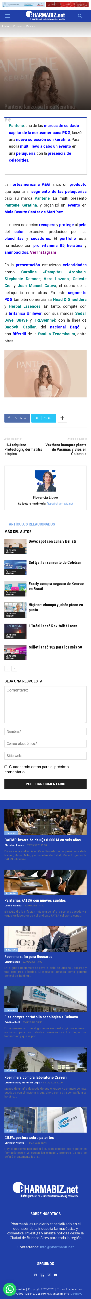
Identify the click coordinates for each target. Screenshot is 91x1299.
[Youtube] (55, 1275)
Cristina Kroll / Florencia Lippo (22, 1082)
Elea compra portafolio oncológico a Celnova (41, 1017)
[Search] (80, 16)
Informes (11, 1070)
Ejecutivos (11, 949)
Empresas (11, 833)
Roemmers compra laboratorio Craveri (35, 1077)
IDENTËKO (76, 1293)
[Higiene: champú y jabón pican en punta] (15, 610)
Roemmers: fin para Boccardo (28, 956)
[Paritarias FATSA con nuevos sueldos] (45, 882)
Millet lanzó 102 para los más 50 (55, 647)
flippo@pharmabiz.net (60, 503)
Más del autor (18, 531)
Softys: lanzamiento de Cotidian (55, 562)
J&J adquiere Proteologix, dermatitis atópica (23, 449)
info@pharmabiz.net (57, 1247)
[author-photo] (45, 491)
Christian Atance (14, 845)
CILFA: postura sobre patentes (29, 1137)
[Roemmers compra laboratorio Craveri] (45, 1059)
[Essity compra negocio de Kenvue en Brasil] (15, 588)
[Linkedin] (42, 1275)
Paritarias (11, 893)
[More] (62, 418)
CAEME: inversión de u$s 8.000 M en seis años (42, 840)
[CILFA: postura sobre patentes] (45, 1120)
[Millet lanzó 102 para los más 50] (15, 652)
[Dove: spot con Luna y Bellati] (15, 546)
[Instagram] (35, 1275)
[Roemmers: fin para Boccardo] (45, 939)
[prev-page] (7, 668)
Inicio (5, 26)
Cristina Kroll (12, 961)
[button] (7, 16)
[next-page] (14, 668)
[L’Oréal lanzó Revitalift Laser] (15, 631)
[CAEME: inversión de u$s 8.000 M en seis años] (45, 822)
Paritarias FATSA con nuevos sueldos (35, 900)
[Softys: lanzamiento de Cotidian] (15, 567)
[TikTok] (49, 1275)
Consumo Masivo (24, 26)
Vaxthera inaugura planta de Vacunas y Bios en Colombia (66, 449)
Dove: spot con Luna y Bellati (52, 541)
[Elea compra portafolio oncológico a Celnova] (45, 999)
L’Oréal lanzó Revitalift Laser (53, 626)
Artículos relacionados (32, 524)
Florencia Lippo (45, 497)
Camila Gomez (13, 905)
